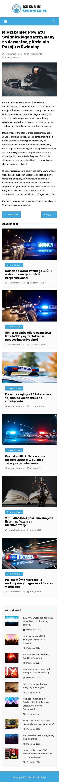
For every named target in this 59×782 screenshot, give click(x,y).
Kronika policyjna (12, 57)
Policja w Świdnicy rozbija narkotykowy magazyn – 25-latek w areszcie (29, 583)
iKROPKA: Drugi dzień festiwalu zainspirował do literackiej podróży (38, 621)
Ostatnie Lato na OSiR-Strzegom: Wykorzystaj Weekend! (34, 639)
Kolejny (47, 214)
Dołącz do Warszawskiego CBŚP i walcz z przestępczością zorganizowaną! (28, 274)
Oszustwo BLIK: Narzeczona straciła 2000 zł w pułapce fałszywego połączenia (25, 460)
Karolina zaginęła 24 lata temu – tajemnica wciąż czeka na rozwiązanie (28, 398)
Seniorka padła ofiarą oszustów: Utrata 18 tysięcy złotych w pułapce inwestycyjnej (28, 336)
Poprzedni (13, 214)
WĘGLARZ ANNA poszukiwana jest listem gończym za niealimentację (29, 521)
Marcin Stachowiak (13, 54)
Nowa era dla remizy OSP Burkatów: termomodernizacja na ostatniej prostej (37, 753)
